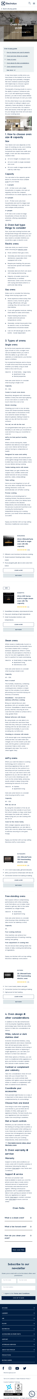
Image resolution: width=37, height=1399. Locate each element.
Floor (4, 1323)
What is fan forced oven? (15, 1226)
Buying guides (10, 9)
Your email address (8, 1287)
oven (7, 182)
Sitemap (17, 1382)
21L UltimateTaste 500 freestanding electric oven (24, 976)
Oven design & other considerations (18, 63)
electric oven (22, 249)
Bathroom (6, 1329)
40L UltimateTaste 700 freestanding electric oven (24, 859)
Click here (15, 1168)
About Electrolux (8, 1349)
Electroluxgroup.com (10, 1372)
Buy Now (18, 575)
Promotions (6, 1355)
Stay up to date (18, 1298)
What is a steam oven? (14, 1218)
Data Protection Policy (23, 1378)
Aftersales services (9, 1344)
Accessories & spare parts (11, 1334)
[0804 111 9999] (32, 1394)
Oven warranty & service (14, 66)
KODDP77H (20, 593)
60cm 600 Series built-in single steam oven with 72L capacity (25, 599)
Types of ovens (11, 59)
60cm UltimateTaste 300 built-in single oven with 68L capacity (25, 542)
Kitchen (5, 1308)
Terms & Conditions (9, 1378)
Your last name (23, 1280)
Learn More (18, 570)
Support (5, 1339)
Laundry (5, 1313)
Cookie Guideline (9, 1382)
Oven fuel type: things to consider (17, 56)
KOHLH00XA (21, 536)
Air (3, 1318)
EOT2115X (20, 970)
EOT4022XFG (21, 854)
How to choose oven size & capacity (18, 52)
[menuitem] (3, 1369)
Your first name (7, 1280)
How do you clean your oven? (15, 1236)
